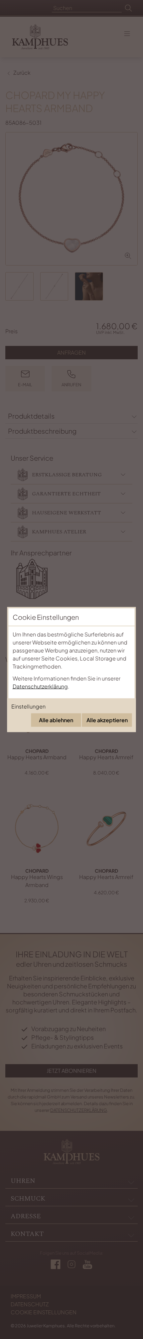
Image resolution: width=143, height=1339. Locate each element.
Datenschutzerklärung (40, 686)
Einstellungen (28, 706)
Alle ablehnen (56, 720)
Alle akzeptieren (107, 720)
